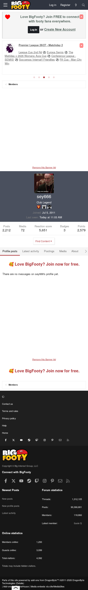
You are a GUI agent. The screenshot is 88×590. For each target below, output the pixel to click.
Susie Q (78, 523)
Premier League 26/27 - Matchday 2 (41, 45)
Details (20, 583)
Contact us (7, 403)
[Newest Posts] (76, 5)
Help (4, 425)
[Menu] (5, 5)
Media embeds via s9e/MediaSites (47, 586)
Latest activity (9, 513)
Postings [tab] (49, 251)
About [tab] (74, 251)
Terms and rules (10, 411)
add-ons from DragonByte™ (45, 580)
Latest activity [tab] (30, 251)
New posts (7, 498)
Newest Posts (10, 490)
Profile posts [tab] (9, 251)
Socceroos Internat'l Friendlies (37, 59)
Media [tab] (63, 251)
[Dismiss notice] (81, 16)
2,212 (6, 230)
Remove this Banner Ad (44, 167)
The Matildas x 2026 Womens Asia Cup (39, 54)
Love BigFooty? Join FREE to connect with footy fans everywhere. (49, 18)
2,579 (81, 230)
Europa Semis (55, 52)
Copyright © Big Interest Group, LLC (20, 465)
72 (23, 230)
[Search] (83, 5)
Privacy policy (9, 418)
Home (5, 432)
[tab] (34, 77)
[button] (43, 396)
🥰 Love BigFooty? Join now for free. (44, 264)
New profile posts (10, 505)
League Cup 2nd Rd (30, 52)
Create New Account (60, 29)
